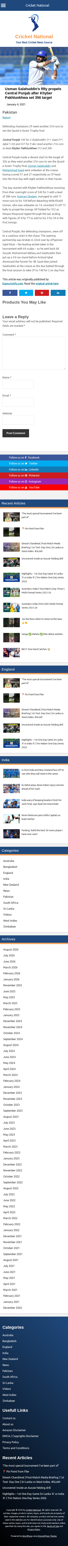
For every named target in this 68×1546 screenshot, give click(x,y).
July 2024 (9, 1050)
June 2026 (9, 961)
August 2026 (10, 949)
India (6, 878)
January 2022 (11, 1230)
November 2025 (12, 985)
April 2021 (9, 1283)
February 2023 (11, 1152)
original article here (46, 283)
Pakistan (9, 112)
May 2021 (9, 1277)
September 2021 (13, 1254)
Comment (9, 334)
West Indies (10, 920)
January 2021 (11, 1301)
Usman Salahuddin (39, 165)
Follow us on (24, 457)
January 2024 (11, 1086)
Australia (8, 860)
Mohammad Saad (13, 170)
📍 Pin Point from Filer (15, 1471)
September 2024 (13, 1039)
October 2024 (11, 1033)
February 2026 (11, 973)
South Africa (10, 902)
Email (6, 395)
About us (7, 1424)
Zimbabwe (9, 926)
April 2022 (9, 1212)
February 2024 (11, 1080)
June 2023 (9, 1128)
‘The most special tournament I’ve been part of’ (30, 1465)
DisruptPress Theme (47, 1536)
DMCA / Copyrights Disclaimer (20, 1436)
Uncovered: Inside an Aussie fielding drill (26, 1487)
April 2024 (9, 1068)
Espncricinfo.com (12, 283)
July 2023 (9, 1122)
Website (7, 413)
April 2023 (9, 1140)
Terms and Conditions (15, 1448)
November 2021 (12, 1242)
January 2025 (11, 1015)
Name (6, 377)
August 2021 (10, 1259)
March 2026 (10, 967)
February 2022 (11, 1224)
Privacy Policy (10, 1442)
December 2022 (12, 1164)
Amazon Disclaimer (14, 1430)
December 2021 (12, 1236)
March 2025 (10, 1003)
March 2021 (10, 1289)
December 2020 (12, 1307)
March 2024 (10, 1074)
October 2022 (11, 1176)
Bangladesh (10, 866)
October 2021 (11, 1248)
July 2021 (9, 1265)
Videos (7, 914)
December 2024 (12, 1021)
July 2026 (9, 955)
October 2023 (11, 1104)
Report (6, 117)
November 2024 (12, 1027)
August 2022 (10, 1188)
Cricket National (37, 5)
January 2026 (11, 979)
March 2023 (10, 1146)
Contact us (9, 1418)
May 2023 (9, 1134)
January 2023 (11, 1158)
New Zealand (11, 884)
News (6, 890)
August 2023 (10, 1116)
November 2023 (12, 1098)
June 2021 (9, 1271)
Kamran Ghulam (27, 196)
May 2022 (9, 1206)
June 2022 (9, 1200)
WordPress (27, 1536)
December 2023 (12, 1092)
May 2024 (9, 1062)
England (8, 872)
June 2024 (9, 1057)
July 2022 (9, 1194)
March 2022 (10, 1218)
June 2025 (9, 991)
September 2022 (13, 1182)
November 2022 (12, 1170)
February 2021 (11, 1295)
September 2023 (13, 1110)
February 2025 (11, 1009)
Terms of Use (53, 1526)
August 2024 (10, 1045)
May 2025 (9, 997)
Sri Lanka (8, 908)
